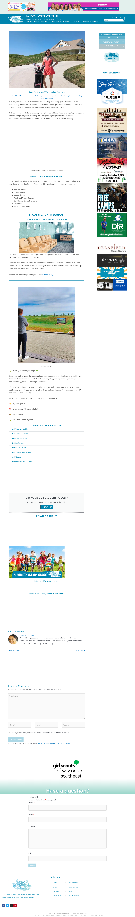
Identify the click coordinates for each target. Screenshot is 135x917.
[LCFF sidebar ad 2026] (112, 170)
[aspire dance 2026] (21, 7)
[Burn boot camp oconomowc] (112, 197)
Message (32, 826)
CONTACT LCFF (47, 507)
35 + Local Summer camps (46, 581)
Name (31, 803)
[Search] (124, 20)
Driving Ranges (18, 443)
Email (31, 814)
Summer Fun (74, 96)
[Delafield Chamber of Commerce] (112, 248)
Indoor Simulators (19, 448)
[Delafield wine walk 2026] (112, 120)
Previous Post (14, 650)
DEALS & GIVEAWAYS (90, 22)
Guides (76, 22)
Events (44, 22)
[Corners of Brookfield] (112, 91)
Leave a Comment (29, 96)
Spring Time (41, 96)
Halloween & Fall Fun (60, 96)
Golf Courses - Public (20, 429)
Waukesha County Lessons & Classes (46, 593)
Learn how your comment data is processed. (54, 743)
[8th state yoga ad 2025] (112, 260)
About (36, 22)
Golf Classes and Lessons (21, 452)
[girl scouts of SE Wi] (67, 769)
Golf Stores (16, 457)
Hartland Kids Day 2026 (60, 22)
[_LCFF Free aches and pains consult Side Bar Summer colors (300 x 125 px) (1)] (112, 273)
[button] (46, 429)
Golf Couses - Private (20, 434)
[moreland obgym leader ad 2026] (83, 7)
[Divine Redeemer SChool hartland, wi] (112, 225)
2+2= (30, 853)
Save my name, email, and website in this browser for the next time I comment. (40, 733)
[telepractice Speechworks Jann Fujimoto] (112, 285)
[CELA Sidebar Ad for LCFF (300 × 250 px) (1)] (112, 145)
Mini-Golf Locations (19, 438)
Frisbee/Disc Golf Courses (22, 462)
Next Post (80, 650)
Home (29, 22)
